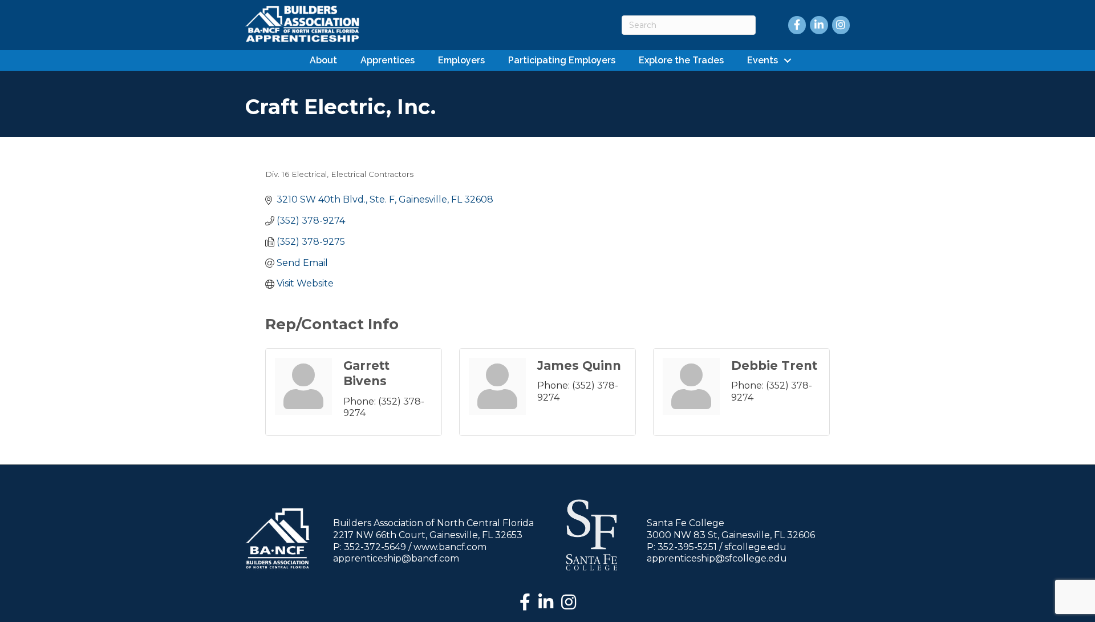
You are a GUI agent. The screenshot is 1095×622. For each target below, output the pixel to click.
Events (762, 60)
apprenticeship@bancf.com (396, 558)
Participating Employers (561, 60)
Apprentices (387, 60)
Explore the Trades (681, 60)
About (323, 60)
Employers (461, 60)
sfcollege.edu (755, 547)
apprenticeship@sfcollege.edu (717, 558)
